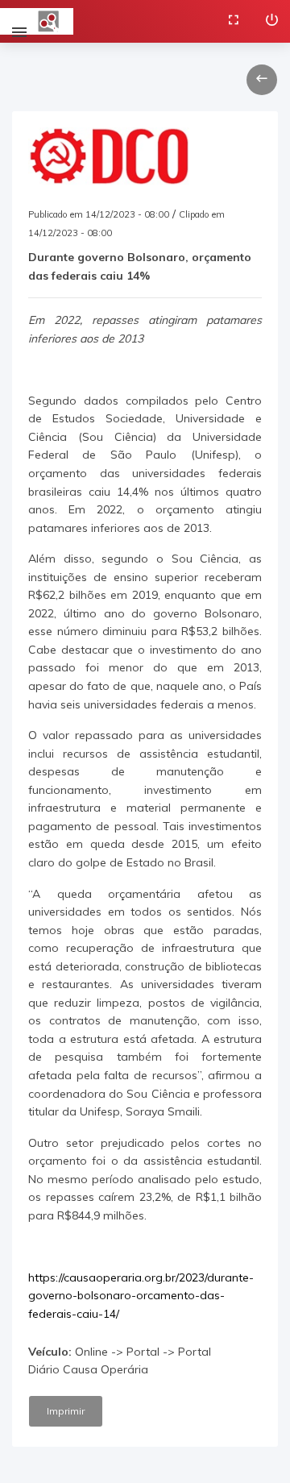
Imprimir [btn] (66, 1411)
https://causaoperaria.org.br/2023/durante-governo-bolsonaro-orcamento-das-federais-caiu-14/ (141, 1295)
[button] (261, 79)
